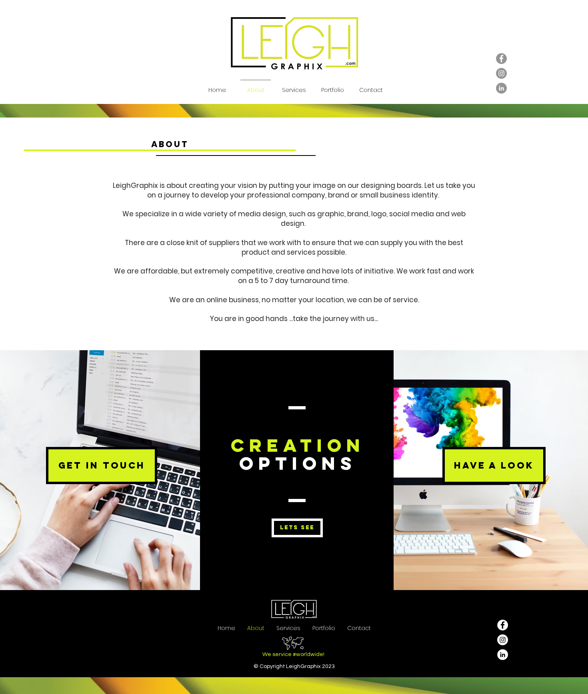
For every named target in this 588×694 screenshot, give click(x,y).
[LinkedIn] (501, 88)
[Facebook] (501, 58)
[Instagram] (501, 73)
